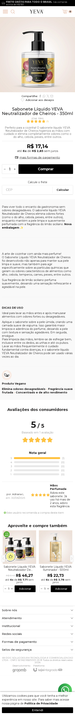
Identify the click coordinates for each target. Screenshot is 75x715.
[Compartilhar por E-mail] (51, 96)
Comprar (46, 169)
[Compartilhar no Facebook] (40, 96)
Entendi (37, 710)
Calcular (63, 190)
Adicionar (25, 588)
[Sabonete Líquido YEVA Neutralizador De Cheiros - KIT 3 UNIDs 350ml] (19, 561)
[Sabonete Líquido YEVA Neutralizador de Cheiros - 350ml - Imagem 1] (37, 54)
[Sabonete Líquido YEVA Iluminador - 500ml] (55, 561)
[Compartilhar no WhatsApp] (44, 96)
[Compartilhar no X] (48, 96)
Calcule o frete (37, 182)
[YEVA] (36, 11)
